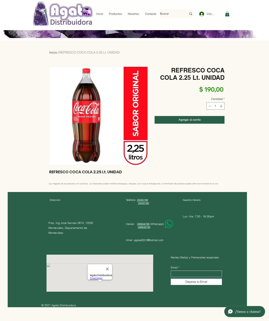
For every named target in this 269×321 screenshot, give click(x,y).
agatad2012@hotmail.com (148, 240)
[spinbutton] (215, 106)
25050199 (142, 199)
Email (174, 267)
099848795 (144, 227)
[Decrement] (209, 106)
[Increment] (221, 106)
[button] (227, 13)
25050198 (143, 203)
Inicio (53, 52)
